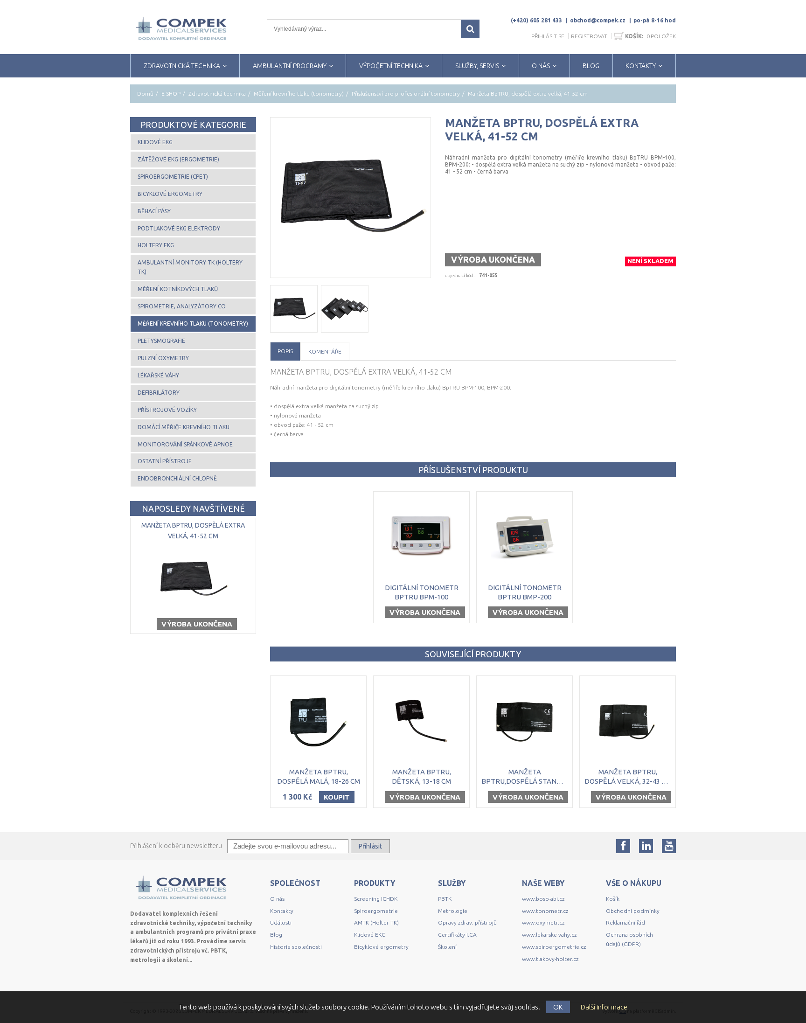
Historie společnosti (296, 947)
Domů (145, 93)
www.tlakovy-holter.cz (550, 959)
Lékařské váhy (158, 375)
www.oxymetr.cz (543, 922)
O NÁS (541, 66)
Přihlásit (370, 846)
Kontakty (281, 911)
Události (281, 922)
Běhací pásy (154, 211)
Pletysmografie (161, 341)
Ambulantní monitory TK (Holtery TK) (190, 267)
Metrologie (452, 911)
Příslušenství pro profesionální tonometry (406, 93)
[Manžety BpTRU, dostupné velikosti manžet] (344, 308)
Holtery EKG (156, 245)
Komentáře (324, 351)
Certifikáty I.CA (457, 935)
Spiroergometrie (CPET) (173, 177)
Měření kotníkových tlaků (178, 289)
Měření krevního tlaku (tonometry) (299, 93)
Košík (612, 899)
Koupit (337, 797)
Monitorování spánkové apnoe (185, 444)
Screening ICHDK (375, 899)
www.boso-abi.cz (543, 899)
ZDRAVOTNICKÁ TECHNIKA (182, 66)
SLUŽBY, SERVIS (477, 66)
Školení (447, 947)
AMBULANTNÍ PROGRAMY (290, 66)
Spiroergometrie (376, 911)
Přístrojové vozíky (167, 410)
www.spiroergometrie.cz (554, 947)
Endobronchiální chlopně (177, 478)
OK (558, 1007)
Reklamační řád (625, 922)
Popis (285, 351)
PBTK (445, 899)
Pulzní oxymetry (163, 358)
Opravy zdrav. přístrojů (467, 922)
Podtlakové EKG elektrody (179, 228)
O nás (277, 899)
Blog (276, 935)
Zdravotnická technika (217, 93)
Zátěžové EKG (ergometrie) (178, 159)
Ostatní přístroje (165, 461)
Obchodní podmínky (633, 911)
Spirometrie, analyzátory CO (182, 306)
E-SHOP (171, 93)
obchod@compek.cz (597, 20)
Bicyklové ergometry (170, 194)
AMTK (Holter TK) (376, 922)
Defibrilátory (159, 393)
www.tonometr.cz (545, 911)
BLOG (591, 66)
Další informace (604, 1007)
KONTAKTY (640, 66)
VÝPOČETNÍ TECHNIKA (391, 66)
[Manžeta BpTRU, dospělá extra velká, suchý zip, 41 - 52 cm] (351, 198)
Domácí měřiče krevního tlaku (183, 427)
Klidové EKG (155, 142)
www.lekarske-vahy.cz (549, 935)
